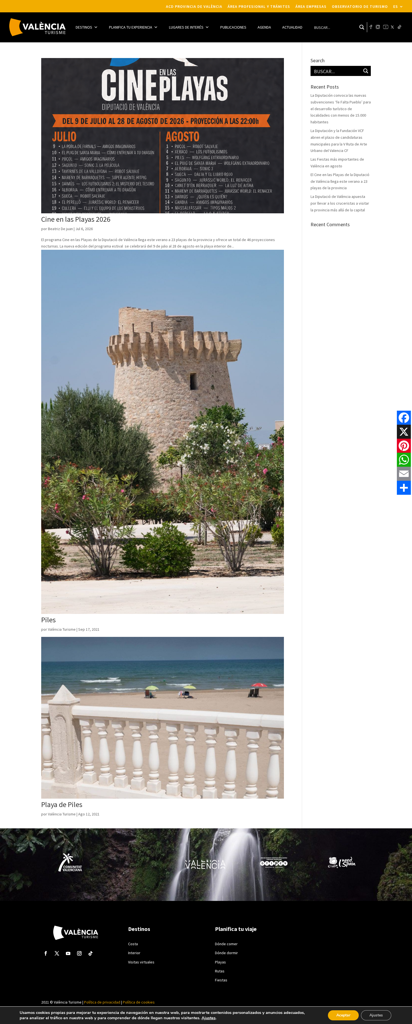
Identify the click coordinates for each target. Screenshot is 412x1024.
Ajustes (209, 1017)
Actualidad (292, 27)
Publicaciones (233, 27)
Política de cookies (138, 1002)
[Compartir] (404, 488)
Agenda (264, 27)
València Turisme (62, 629)
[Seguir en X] (56, 953)
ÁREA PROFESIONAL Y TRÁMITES (259, 6)
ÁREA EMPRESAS (311, 6)
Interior (134, 952)
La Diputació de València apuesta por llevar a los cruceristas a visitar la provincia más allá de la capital (340, 203)
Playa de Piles (61, 804)
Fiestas (221, 980)
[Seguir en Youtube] (68, 953)
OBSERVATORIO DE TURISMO (360, 6)
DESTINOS (84, 27)
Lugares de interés (186, 27)
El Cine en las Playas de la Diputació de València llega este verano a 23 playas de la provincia (340, 181)
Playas (220, 962)
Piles (48, 619)
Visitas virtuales (141, 962)
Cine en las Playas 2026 (75, 219)
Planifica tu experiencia (130, 27)
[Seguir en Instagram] (79, 953)
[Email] (404, 474)
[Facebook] (404, 418)
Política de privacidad (102, 1002)
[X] (404, 432)
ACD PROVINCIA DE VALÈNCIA (194, 6)
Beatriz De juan (60, 228)
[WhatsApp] (404, 460)
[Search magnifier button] (362, 27)
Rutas (219, 971)
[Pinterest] (404, 446)
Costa (133, 943)
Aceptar (343, 1015)
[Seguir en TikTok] (90, 953)
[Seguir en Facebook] (45, 953)
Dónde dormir (226, 952)
